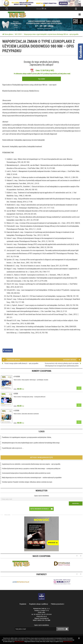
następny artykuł (69, 360)
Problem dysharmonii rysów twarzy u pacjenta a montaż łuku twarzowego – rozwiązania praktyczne (31, 468)
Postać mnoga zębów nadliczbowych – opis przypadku (21, 363)
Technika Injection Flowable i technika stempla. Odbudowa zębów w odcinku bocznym (27, 482)
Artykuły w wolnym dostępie (41, 457)
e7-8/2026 (17, 376)
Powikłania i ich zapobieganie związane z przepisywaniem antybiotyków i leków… (27, 437)
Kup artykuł (41, 79)
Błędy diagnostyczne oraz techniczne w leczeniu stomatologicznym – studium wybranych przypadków (31, 477)
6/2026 (16, 393)
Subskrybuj (75, 503)
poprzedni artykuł (13, 360)
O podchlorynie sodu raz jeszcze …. (13, 448)
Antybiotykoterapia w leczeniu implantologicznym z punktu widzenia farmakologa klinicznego (31, 443)
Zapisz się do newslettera (41, 496)
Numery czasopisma (41, 370)
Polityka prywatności (57, 604)
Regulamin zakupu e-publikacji (38, 604)
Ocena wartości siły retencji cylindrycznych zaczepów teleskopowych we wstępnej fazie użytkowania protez (62, 364)
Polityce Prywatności (68, 641)
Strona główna (8, 34)
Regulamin (23, 604)
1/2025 (41, 431)
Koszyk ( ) (42, 9)
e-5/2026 (16, 410)
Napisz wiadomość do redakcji (39, 509)
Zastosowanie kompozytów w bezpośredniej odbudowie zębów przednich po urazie (26, 473)
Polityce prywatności (19, 641)
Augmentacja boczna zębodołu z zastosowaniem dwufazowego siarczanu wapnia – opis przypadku (31, 464)
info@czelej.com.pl (41, 616)
